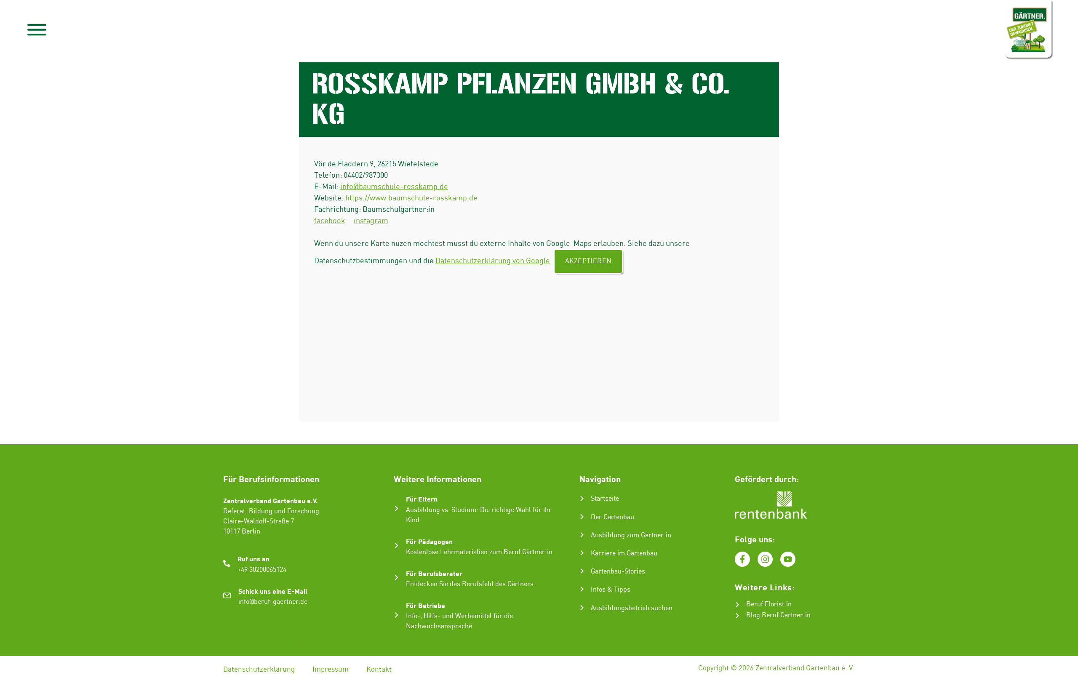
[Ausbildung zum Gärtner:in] (581, 534)
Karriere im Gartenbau (624, 553)
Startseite (605, 498)
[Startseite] (581, 498)
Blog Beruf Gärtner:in (778, 615)
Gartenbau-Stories (618, 571)
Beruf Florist (765, 604)
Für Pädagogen (429, 541)
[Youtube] (787, 559)
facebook (329, 221)
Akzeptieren (588, 261)
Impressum (330, 669)
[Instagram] (765, 559)
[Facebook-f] (742, 559)
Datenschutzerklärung (259, 669)
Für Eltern (422, 498)
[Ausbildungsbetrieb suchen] (581, 607)
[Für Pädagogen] (396, 545)
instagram (371, 221)
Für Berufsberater (434, 573)
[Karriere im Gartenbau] (581, 552)
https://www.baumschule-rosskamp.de (411, 198)
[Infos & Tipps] (581, 589)
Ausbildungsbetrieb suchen (631, 608)
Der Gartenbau (612, 517)
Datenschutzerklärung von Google (492, 261)
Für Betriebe (425, 605)
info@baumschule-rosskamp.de (394, 187)
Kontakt (379, 669)
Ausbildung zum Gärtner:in (631, 535)
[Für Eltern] (396, 508)
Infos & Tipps (610, 589)
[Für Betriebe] (396, 615)
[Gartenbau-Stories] (581, 571)
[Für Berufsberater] (396, 577)
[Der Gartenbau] (581, 516)
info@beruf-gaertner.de (272, 602)
